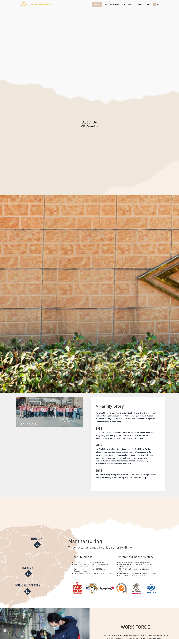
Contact (148, 4)
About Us (97, 4)
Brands (140, 4)
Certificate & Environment (111, 4)
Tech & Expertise (128, 4)
